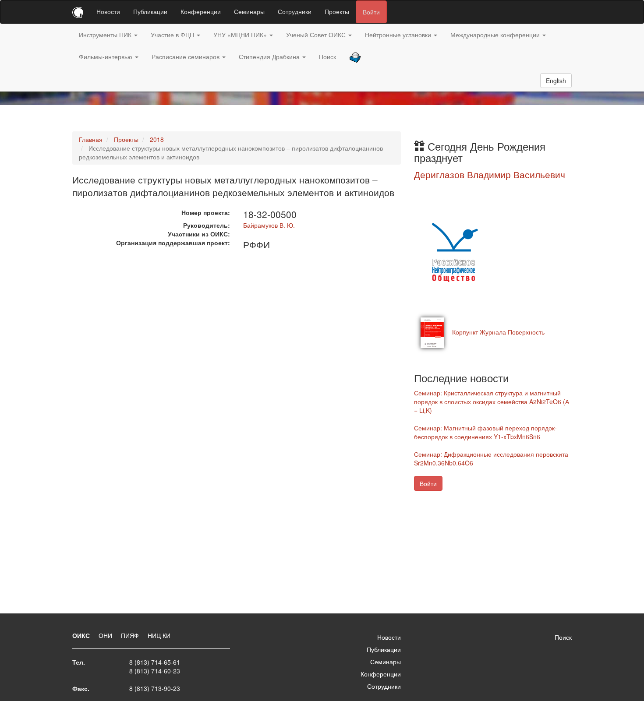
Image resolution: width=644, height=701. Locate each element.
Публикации (150, 11)
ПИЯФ (131, 635)
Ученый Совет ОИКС (316, 34)
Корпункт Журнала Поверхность (498, 332)
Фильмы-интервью (106, 56)
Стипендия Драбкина (270, 56)
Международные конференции (495, 34)
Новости (108, 11)
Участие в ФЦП (173, 34)
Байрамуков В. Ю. (269, 225)
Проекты (337, 11)
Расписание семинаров (186, 56)
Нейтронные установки (399, 34)
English (556, 80)
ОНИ (106, 635)
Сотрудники (294, 11)
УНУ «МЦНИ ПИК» (241, 34)
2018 (157, 139)
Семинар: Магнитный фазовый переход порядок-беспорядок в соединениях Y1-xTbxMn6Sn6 (485, 432)
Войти (371, 11)
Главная (91, 139)
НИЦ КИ (159, 635)
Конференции (200, 11)
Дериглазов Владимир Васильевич (489, 174)
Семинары (249, 11)
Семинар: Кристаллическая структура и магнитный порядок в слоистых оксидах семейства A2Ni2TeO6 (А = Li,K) (491, 401)
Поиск (327, 56)
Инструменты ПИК (106, 34)
